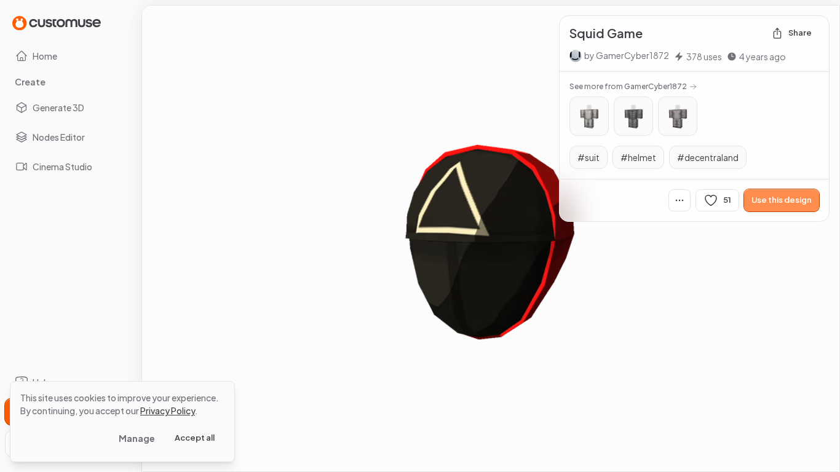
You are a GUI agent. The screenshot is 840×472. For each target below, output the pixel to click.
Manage (137, 438)
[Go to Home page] (56, 22)
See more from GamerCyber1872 (628, 86)
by (626, 55)
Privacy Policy (167, 410)
